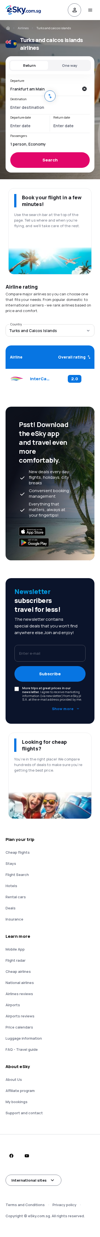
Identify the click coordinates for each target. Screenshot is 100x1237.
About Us (14, 1079)
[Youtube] (26, 1155)
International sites (29, 1180)
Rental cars (16, 896)
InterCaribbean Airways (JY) (40, 379)
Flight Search (17, 874)
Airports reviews (20, 1015)
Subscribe (50, 674)
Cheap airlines (18, 971)
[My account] (74, 10)
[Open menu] (90, 10)
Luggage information (24, 1038)
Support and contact (24, 1112)
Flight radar (16, 960)
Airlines (23, 28)
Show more (62, 708)
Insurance (14, 919)
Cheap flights (18, 852)
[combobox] (44, 89)
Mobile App (15, 949)
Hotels (11, 885)
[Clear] (84, 88)
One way (69, 65)
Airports (13, 1004)
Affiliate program (20, 1090)
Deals (11, 907)
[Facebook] (11, 1155)
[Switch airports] (50, 96)
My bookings (17, 1101)
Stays (11, 863)
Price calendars (19, 1027)
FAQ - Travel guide (22, 1049)
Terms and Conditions (25, 1204)
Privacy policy (64, 1204)
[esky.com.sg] (8, 28)
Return (29, 65)
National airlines (20, 982)
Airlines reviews (19, 993)
